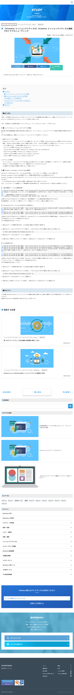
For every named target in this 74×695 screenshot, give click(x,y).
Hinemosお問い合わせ (48, 673)
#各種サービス (19, 500)
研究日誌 (45, 676)
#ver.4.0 (4, 503)
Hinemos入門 (7, 513)
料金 (59, 668)
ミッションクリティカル (9, 24)
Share (31, 66)
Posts (18, 66)
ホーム (44, 665)
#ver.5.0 (57, 500)
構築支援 (45, 668)
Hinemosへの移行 (8, 518)
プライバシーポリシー (7, 692)
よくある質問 (61, 671)
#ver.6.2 (38, 500)
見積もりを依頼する (37, 603)
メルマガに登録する (16, 644)
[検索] (70, 406)
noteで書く (57, 67)
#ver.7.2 (4, 500)
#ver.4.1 (63, 500)
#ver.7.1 (10, 500)
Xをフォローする (15, 638)
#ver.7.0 (40, 24)
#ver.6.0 (50, 500)
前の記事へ (7, 392)
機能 (59, 665)
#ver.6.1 (44, 500)
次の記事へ (67, 392)
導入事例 (45, 671)
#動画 (26, 500)
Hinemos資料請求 (62, 673)
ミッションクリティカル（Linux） (27, 24)
